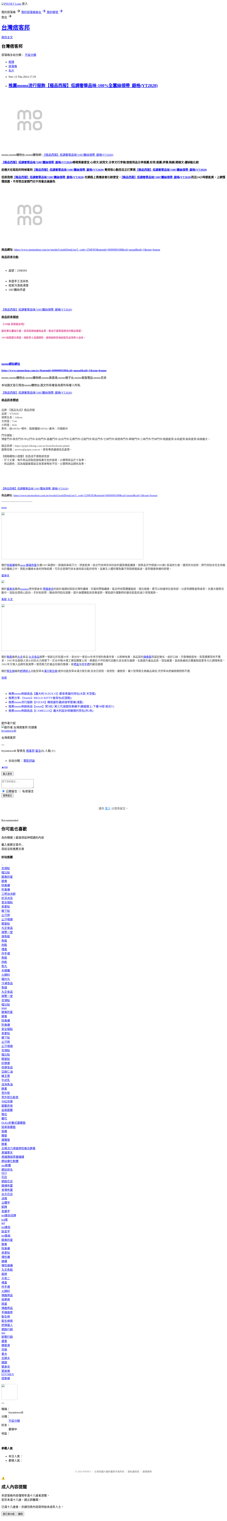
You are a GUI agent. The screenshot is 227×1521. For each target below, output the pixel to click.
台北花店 (7, 1194)
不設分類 (30, 54)
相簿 (11, 62)
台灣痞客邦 (15, 27)
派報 (4, 1198)
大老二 (5, 1278)
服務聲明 (147, 1471)
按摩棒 (5, 1299)
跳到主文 (7, 37)
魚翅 (4, 987)
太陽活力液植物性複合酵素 (18, 1148)
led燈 (4, 1219)
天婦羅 (5, 970)
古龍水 (5, 1358)
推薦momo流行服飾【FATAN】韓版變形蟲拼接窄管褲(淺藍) (46, 702)
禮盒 (76, 664)
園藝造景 (7, 1105)
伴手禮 (86, 664)
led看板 (5, 1235)
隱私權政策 (133, 1471)
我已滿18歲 (9, 1514)
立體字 (5, 1202)
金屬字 (5, 1211)
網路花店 (7, 1181)
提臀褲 (5, 1378)
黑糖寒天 (7, 1152)
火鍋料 (5, 974)
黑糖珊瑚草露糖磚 (12, 1156)
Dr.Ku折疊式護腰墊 (13, 1122)
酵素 (4, 1088)
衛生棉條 (7, 1320)
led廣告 (5, 1227)
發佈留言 (7, 795)
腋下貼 (5, 910)
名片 (11, 70)
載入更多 (7, 774)
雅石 (4, 1114)
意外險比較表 (9, 1097)
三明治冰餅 (8, 893)
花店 (4, 1177)
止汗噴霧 (7, 919)
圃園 (4, 1362)
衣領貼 (5, 868)
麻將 (4, 1274)
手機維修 (7, 1312)
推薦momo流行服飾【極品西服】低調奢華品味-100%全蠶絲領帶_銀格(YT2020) (83, 85)
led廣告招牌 (8, 1215)
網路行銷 (7, 1329)
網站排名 (7, 1169)
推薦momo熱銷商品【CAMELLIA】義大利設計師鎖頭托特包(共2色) (51, 710)
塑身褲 (5, 1370)
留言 (38, 750)
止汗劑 (5, 915)
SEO (4, 1173)
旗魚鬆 (147, 656)
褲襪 (4, 1261)
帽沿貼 (5, 872)
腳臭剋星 (31, 565)
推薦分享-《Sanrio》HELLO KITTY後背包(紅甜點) (40, 697)
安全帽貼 (7, 902)
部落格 (13, 66)
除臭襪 (11, 565)
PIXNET (87, 1471)
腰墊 (4, 1135)
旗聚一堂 (7, 932)
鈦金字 (5, 1231)
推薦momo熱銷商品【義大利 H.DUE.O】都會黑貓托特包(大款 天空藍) (52, 693)
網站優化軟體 (9, 1161)
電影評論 (29, 760)
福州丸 (5, 979)
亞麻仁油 (7, 1071)
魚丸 (4, 966)
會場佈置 (7, 1189)
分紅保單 (7, 1101)
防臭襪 (5, 889)
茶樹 (4, 1349)
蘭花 (4, 1118)
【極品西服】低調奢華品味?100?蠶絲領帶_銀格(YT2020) (78, 154)
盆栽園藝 (7, 1110)
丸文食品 (34, 656)
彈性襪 (5, 1257)
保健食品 (7, 1067)
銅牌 (4, 1206)
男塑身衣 (48, 588)
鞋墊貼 (5, 923)
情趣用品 (7, 1295)
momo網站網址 (10, 363)
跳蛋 (4, 1303)
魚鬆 (4, 599)
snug (4, 507)
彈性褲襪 (7, 1265)
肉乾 (4, 962)
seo (3, 1332)
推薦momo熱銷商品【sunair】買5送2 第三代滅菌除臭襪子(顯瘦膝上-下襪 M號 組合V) (61, 706)
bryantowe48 (8, 730)
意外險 (5, 1093)
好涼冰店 (7, 898)
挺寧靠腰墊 (8, 1127)
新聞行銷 (7, 1336)
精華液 (5, 1345)
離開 (20, 1514)
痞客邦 (30, 750)
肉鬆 (4, 944)
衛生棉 (11, 671)
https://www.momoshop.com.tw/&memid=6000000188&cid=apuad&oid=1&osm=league (54, 370)
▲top (4, 766)
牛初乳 (5, 1080)
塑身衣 (5, 575)
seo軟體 (6, 1165)
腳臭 (4, 881)
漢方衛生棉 (50, 671)
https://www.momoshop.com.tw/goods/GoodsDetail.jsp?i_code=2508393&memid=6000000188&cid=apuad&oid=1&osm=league (87, 249)
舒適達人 (25, 671)
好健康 (5, 1063)
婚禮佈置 (7, 1185)
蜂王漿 (5, 1075)
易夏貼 (5, 906)
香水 (4, 1353)
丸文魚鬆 (7, 1269)
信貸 (4, 677)
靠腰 (4, 1131)
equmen (24, 588)
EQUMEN (7, 1374)
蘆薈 (4, 1341)
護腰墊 (5, 1139)
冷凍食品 (7, 983)
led (3, 1223)
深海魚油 (7, 1084)
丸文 (10, 599)
